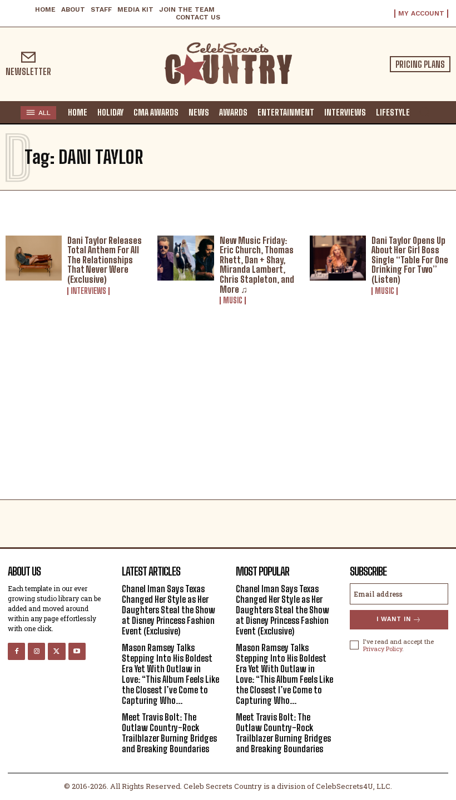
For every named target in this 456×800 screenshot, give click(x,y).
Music (232, 300)
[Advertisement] (228, 416)
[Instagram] (36, 651)
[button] (424, 112)
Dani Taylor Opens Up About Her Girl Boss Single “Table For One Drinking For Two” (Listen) (409, 259)
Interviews (88, 291)
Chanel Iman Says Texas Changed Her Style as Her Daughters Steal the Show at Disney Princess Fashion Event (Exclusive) (168, 610)
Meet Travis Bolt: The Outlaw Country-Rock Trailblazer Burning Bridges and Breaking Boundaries (169, 733)
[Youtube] (77, 651)
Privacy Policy (382, 648)
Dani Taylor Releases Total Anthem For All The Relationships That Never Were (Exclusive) (104, 259)
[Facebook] (16, 651)
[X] (56, 651)
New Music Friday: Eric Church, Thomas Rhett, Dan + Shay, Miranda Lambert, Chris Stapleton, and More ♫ (257, 264)
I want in (393, 619)
